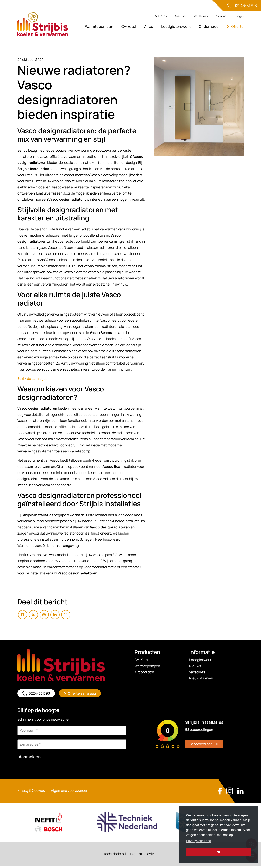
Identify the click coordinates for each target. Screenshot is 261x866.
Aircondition (144, 672)
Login (240, 16)
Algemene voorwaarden (69, 790)
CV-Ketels (142, 659)
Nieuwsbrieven (201, 678)
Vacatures (201, 16)
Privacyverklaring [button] (198, 841)
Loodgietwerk (200, 659)
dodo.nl (119, 853)
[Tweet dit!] (33, 614)
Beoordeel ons (201, 743)
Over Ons (160, 16)
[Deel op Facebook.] (22, 614)
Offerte (237, 26)
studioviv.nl (148, 853)
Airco (148, 26)
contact (211, 835)
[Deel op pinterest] (44, 614)
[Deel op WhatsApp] (65, 614)
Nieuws (180, 16)
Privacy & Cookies (31, 790)
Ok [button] (219, 852)
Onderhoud (209, 26)
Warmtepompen (99, 26)
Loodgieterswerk (176, 26)
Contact (222, 16)
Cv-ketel (128, 26)
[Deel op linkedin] (55, 614)
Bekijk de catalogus (32, 378)
